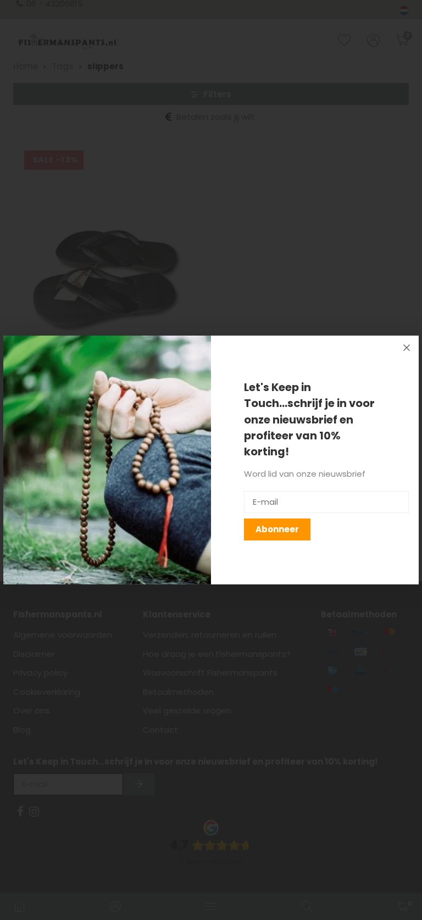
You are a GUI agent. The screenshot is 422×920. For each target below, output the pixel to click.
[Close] (407, 348)
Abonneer (277, 529)
